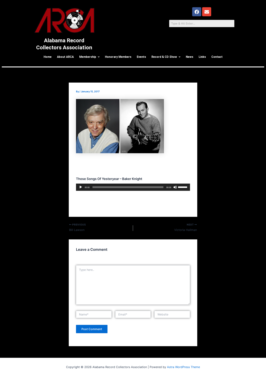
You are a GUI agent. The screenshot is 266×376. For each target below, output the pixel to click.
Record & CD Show (164, 57)
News (189, 57)
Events (141, 57)
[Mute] (175, 187)
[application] (133, 187)
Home (48, 57)
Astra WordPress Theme (183, 367)
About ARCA (65, 57)
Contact (217, 57)
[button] (89, 57)
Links (202, 57)
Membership (87, 57)
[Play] (81, 187)
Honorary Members (118, 57)
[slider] (183, 187)
